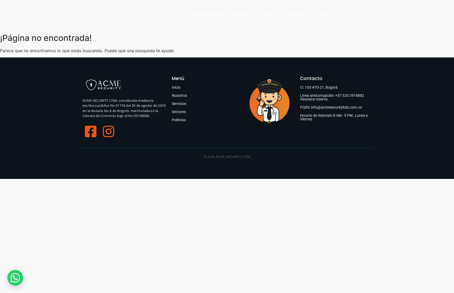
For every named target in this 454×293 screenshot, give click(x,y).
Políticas (296, 15)
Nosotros (179, 95)
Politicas (179, 120)
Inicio (176, 87)
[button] (15, 278)
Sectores (242, 15)
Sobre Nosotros (207, 15)
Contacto (323, 15)
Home (176, 15)
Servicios (269, 15)
